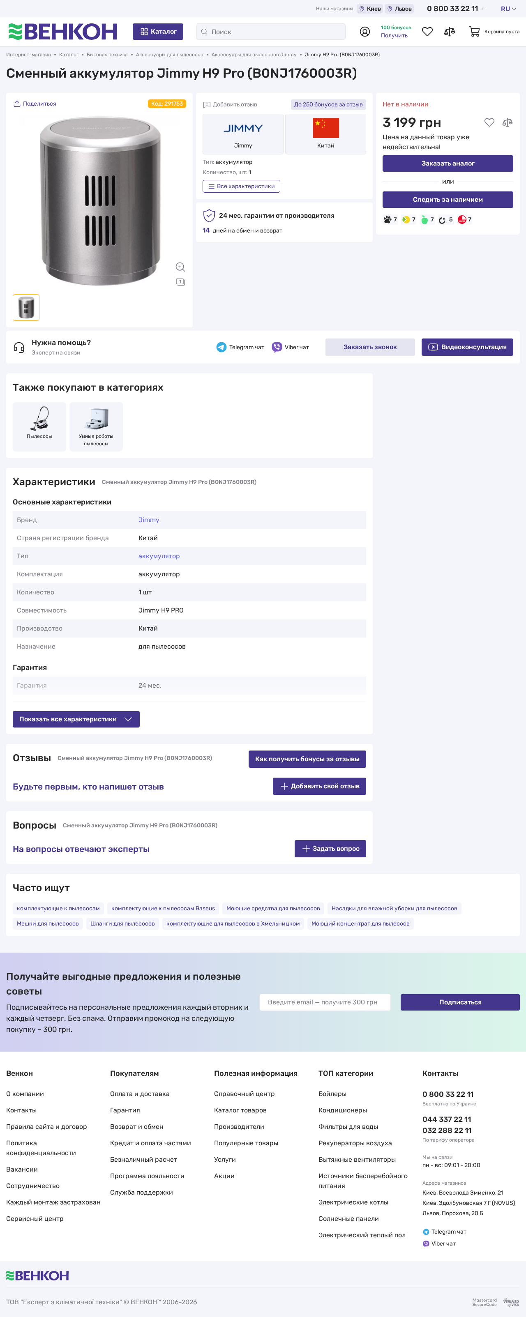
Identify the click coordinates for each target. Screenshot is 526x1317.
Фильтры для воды (348, 1127)
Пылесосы (39, 436)
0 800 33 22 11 (452, 8)
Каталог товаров (240, 1110)
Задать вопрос (336, 848)
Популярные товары (246, 1143)
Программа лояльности (147, 1176)
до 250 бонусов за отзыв (328, 104)
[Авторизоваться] (365, 31)
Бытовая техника (107, 55)
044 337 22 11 (446, 1119)
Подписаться (460, 1002)
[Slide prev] (23, 201)
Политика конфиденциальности (41, 1148)
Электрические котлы (353, 1202)
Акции (224, 1176)
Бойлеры (332, 1094)
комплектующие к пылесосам (58, 908)
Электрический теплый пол (362, 1235)
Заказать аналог (448, 163)
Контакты (21, 1110)
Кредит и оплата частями (150, 1143)
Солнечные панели (348, 1219)
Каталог (164, 31)
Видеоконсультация (474, 347)
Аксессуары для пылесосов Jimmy (254, 55)
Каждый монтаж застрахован (53, 1202)
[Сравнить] (507, 122)
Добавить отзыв (235, 104)
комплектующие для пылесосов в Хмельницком (233, 923)
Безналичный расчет (143, 1159)
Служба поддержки (141, 1192)
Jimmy (243, 145)
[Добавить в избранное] (489, 122)
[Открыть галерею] (180, 282)
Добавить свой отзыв (325, 786)
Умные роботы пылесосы (97, 440)
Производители (239, 1127)
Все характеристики (246, 186)
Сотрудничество (33, 1186)
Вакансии (22, 1169)
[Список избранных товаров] (427, 31)
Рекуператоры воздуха (355, 1143)
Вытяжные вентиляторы (357, 1159)
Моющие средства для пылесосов (273, 908)
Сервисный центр (35, 1219)
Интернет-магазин (28, 55)
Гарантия (125, 1110)
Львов (403, 8)
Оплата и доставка (140, 1094)
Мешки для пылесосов (48, 923)
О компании (25, 1094)
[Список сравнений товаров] (449, 31)
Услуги (225, 1159)
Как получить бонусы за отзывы (307, 759)
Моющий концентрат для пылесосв (360, 923)
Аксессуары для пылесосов (169, 55)
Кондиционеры (342, 1110)
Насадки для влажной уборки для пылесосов (394, 908)
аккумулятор (159, 556)
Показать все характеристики (68, 719)
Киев (374, 8)
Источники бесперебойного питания (363, 1181)
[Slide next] (176, 201)
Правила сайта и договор (46, 1127)
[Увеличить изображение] (180, 267)
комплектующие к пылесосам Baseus (163, 908)
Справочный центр (244, 1094)
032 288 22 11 (446, 1130)
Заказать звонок (370, 347)
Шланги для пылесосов (122, 923)
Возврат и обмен (137, 1127)
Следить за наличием (448, 199)
